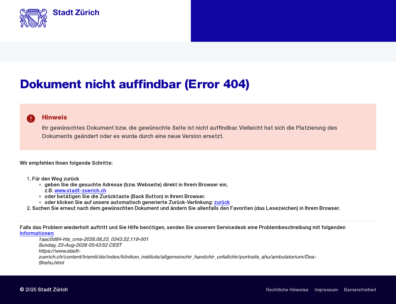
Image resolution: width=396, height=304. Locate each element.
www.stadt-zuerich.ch (80, 190)
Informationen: (37, 233)
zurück (222, 202)
